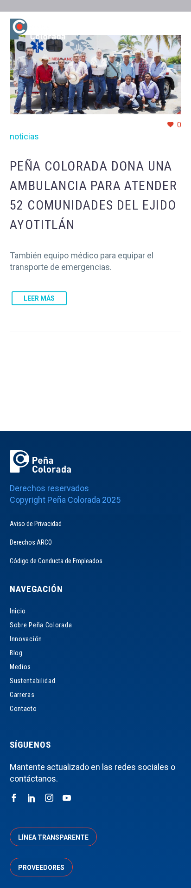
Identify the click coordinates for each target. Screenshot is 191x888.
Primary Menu (173, 30)
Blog (16, 653)
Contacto (23, 708)
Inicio (18, 611)
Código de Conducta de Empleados (56, 561)
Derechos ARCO (31, 542)
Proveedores (41, 867)
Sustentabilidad (33, 680)
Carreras (22, 694)
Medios (20, 667)
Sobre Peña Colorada (41, 625)
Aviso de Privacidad (36, 523)
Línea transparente (53, 837)
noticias (24, 136)
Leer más (39, 298)
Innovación (26, 639)
